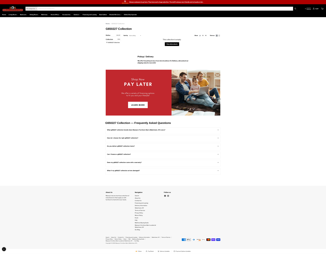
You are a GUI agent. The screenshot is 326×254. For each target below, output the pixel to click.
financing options (121, 158)
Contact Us (138, 200)
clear (119, 39)
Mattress (44, 14)
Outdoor (76, 14)
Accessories (66, 14)
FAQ (136, 220)
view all (118, 35)
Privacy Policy (139, 213)
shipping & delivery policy (208, 150)
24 (200, 35)
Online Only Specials (130, 14)
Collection (109, 39)
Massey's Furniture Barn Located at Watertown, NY (119, 241)
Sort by (126, 35)
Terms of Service (140, 210)
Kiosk (136, 218)
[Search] (295, 9)
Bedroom (23, 14)
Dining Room (34, 14)
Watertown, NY (139, 208)
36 (203, 35)
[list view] (219, 35)
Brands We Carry (115, 14)
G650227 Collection (114, 42)
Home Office (55, 14)
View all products (172, 44)
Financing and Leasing (90, 14)
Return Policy (139, 215)
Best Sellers (103, 14)
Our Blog (137, 229)
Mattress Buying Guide (142, 223)
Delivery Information (141, 205)
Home (4, 14)
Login (317, 8)
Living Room (13, 14)
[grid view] (217, 35)
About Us (137, 198)
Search (137, 195)
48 (205, 35)
